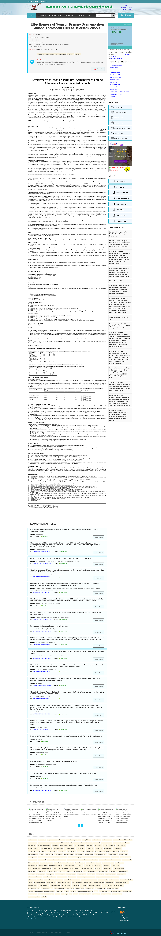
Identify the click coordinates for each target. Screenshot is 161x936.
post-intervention (58, 848)
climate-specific (81, 874)
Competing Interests (116, 65)
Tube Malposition (88, 865)
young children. (86, 839)
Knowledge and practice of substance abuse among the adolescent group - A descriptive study (64, 785)
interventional (42, 859)
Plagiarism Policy (114, 79)
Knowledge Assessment (47, 862)
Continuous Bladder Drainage (85, 891)
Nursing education (122, 871)
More (81, 15)
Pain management (106, 894)
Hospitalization (68, 879)
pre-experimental (42, 842)
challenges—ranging (119, 868)
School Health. (58, 862)
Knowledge (55, 845)
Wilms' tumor (61, 839)
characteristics (80, 848)
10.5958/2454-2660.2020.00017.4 (42, 699)
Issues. (98, 862)
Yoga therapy (70, 54)
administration (117, 839)
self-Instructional (64, 842)
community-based (55, 885)
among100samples (49, 879)
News (89, 15)
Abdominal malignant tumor (73, 839)
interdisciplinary (120, 862)
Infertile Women (91, 862)
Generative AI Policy (116, 77)
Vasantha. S (38, 34)
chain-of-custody (71, 874)
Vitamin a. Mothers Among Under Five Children (81, 868)
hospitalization (71, 877)
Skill (118, 845)
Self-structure (74, 842)
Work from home (113, 854)
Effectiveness (31, 845)
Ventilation (106, 865)
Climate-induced (40, 874)
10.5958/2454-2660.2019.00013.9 (42, 658)
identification (99, 848)
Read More (98, 537)
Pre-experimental (46, 868)
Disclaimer (113, 96)
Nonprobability (81, 877)
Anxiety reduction (117, 894)
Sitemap (67, 932)
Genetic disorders (107, 885)
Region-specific (62, 859)
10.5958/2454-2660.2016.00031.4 (42, 563)
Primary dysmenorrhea (51, 54)
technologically (41, 871)
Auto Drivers (98, 845)
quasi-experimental (79, 845)
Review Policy (114, 89)
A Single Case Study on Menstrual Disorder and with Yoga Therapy (53, 761)
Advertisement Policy (116, 94)
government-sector (44, 885)
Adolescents (41, 54)
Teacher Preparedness (34, 851)
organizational (49, 854)
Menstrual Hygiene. (82, 859)
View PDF (99, 69)
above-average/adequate (122, 882)
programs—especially (112, 888)
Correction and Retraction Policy (119, 91)
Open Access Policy (115, 75)
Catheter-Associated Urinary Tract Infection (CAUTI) (41, 891)
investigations (50, 874)
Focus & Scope (114, 67)
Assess (127, 842)
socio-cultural (105, 857)
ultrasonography (43, 865)
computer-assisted (118, 842)
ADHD (43, 851)
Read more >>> (128, 54)
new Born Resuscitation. (66, 845)
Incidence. (84, 879)
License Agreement (115, 72)
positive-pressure (107, 839)
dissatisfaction (58, 854)
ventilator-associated (108, 862)
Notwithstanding (32, 865)
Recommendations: (106, 842)
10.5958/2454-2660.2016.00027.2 (42, 790)
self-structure (56, 868)
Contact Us (43, 1)
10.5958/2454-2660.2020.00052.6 (42, 714)
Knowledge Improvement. (64, 882)
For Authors (70, 15)
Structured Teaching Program (76, 857)
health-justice (91, 874)
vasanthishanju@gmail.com (41, 37)
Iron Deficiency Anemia (115, 859)
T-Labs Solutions (120, 933)
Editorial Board (55, 15)
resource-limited (66, 885)
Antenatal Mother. (95, 857)
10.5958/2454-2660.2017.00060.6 (42, 592)
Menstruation (62, 54)
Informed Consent (115, 70)
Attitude (123, 845)
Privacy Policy (113, 82)
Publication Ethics (115, 84)
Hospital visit (59, 879)
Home (31, 15)
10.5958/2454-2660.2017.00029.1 (42, 577)
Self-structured (79, 854)
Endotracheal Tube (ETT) (55, 865)
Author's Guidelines (120, 112)
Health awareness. (118, 885)
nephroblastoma (32, 839)
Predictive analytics (77, 871)
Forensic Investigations (49, 877)
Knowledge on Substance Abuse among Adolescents (49, 626)
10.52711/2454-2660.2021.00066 (42, 685)
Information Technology (101, 854)
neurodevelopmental (46, 848)
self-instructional (127, 839)
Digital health (112, 871)
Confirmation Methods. (34, 868)
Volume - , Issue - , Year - (46, 49)
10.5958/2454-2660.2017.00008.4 (42, 551)
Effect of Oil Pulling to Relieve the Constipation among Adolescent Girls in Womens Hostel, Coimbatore (67, 736)
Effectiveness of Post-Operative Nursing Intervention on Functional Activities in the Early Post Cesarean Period (67, 652)
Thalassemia (75, 885)
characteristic (42, 839)
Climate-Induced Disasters (35, 877)
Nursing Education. (104, 891)
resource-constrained (34, 888)
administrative (31, 871)
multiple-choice (109, 882)
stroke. (41, 854)
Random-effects (52, 859)
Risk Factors (124, 851)
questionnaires (117, 848)
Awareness (116, 851)
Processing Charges (118, 133)
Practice (67, 891)
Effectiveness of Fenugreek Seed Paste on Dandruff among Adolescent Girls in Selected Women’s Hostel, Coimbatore (65, 530)
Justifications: (89, 848)
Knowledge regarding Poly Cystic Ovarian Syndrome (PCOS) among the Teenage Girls (60, 558)
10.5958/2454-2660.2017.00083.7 (42, 671)
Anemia (30, 882)
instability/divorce (68, 862)
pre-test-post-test (53, 842)
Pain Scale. (77, 54)
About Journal (33, 1)
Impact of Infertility (79, 862)
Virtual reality (96, 894)
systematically (114, 857)
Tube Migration (115, 865)
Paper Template (118, 118)
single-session (103, 859)
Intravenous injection (33, 896)
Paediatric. (43, 896)
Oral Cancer (89, 845)
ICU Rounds (79, 865)
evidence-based (96, 839)
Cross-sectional (32, 859)
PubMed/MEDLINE (125, 857)
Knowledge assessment (94, 885)
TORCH (87, 857)
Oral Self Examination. (33, 848)
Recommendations (110, 874)
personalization (107, 868)
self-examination (127, 891)
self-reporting (107, 848)
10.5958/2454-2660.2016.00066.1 (42, 631)
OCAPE (105, 845)
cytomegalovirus (32, 857)
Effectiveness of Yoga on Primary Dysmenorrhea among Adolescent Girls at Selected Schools (67, 26)
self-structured (71, 851)
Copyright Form (119, 123)
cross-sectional (88, 882)
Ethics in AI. (31, 874)
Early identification (33, 854)
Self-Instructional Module (44, 845)
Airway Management (69, 865)
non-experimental (68, 854)
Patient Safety (98, 865)
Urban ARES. (98, 868)
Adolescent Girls (127, 859)
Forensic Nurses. (62, 877)
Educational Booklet (33, 862)
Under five (76, 879)
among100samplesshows (112, 877)
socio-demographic (69, 848)
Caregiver (73, 891)
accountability (100, 874)
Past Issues (42, 15)
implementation (32, 842)
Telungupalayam (43, 857)
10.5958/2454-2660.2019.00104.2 (42, 644)
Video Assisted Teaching (126, 879)
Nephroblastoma (52, 839)
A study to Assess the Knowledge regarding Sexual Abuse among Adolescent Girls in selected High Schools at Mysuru (65, 613)
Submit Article (126, 15)
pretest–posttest (93, 859)
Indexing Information (120, 138)
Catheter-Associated (47, 888)
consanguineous (32, 885)
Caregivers (83, 885)
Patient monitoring (102, 871)
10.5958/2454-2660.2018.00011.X (42, 729)
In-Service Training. (52, 851)
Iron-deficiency (93, 879)
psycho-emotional (60, 874)
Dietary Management (39, 882)
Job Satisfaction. (123, 854)
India (96, 891)
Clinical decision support (90, 871)
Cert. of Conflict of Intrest (122, 128)
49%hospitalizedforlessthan (35, 879)
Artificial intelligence (53, 871)
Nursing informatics (65, 871)
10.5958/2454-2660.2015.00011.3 (42, 619)
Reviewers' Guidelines (116, 87)
